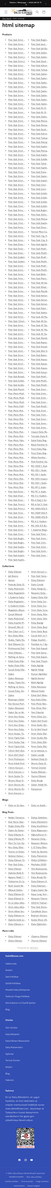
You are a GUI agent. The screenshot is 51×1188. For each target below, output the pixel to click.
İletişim (9, 970)
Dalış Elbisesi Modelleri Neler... (23, 839)
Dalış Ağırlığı (37, 665)
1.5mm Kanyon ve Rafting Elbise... (25, 767)
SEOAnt (34, 947)
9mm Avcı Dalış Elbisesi (20, 729)
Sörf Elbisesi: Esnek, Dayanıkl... (23, 644)
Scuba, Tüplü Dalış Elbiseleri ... (23, 640)
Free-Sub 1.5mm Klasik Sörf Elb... (24, 321)
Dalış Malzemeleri (17, 588)
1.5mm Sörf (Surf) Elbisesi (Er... (23, 750)
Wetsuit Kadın (38, 691)
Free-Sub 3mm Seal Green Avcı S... (25, 185)
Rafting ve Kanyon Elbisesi (21, 657)
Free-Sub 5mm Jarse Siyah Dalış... (25, 61)
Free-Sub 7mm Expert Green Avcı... (25, 172)
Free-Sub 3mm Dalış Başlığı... (23, 48)
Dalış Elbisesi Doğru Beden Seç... (24, 894)
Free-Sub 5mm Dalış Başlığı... (23, 52)
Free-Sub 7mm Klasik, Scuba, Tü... (25, 278)
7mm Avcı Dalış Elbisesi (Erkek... (24, 725)
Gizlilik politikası (11, 1181)
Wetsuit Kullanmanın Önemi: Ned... (25, 890)
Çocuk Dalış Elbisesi (18, 669)
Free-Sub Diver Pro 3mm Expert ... (25, 244)
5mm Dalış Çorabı (40, 606)
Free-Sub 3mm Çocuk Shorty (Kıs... (25, 338)
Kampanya (36, 789)
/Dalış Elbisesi (15, 940)
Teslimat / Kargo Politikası (17, 996)
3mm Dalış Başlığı (40, 627)
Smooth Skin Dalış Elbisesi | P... (24, 627)
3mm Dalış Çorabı (40, 601)
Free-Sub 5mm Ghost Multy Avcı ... (25, 180)
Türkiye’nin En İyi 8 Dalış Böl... (23, 881)
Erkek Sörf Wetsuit (40, 695)
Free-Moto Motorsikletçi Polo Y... (24, 449)
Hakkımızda (11, 963)
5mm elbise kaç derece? (20, 911)
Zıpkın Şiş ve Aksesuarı (19, 712)
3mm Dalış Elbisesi (40, 733)
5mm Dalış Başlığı (40, 631)
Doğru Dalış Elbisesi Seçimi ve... (24, 826)
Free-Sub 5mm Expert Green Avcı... (25, 168)
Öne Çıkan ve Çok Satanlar (21, 631)
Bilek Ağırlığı (37, 682)
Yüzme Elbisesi (38, 776)
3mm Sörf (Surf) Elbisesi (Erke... (24, 755)
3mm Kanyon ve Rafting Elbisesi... (25, 772)
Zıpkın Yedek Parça (40, 784)
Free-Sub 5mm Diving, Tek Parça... (25, 287)
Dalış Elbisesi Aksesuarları (17, 1041)
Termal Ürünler (38, 767)
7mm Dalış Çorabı (40, 610)
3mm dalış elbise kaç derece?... (23, 907)
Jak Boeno (13, 576)
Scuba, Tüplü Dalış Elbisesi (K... (23, 682)
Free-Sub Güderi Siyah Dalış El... (24, 257)
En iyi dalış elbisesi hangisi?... (22, 903)
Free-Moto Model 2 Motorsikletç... (25, 398)
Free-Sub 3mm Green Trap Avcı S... (25, 189)
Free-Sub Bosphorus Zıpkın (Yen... (25, 376)
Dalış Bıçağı (37, 780)
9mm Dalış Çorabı (40, 716)
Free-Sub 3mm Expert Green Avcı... (25, 163)
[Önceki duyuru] (5, 4)
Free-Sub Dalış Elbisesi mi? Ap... (24, 864)
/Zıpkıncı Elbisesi (39, 936)
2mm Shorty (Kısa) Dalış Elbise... (24, 784)
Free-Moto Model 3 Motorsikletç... (25, 393)
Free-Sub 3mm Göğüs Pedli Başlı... (25, 359)
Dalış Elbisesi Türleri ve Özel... (23, 860)
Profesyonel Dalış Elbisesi (21, 648)
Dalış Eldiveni (38, 580)
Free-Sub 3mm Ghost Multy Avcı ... (25, 176)
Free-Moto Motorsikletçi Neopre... (25, 410)
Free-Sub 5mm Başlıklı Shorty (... (24, 270)
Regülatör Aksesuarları (19, 610)
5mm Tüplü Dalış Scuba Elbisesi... (25, 738)
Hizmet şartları (27, 1181)
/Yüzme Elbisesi (39, 940)
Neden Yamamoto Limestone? (23, 817)
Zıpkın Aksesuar (16, 678)
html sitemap (18, 19)
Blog (7, 1009)
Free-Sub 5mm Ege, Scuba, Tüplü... (25, 291)
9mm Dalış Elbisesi (40, 746)
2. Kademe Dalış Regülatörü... (22, 606)
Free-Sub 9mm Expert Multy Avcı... (25, 142)
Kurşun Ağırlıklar (39, 674)
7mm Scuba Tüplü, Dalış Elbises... (25, 742)
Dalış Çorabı (37, 584)
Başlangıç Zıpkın (16, 699)
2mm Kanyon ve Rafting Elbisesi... (25, 793)
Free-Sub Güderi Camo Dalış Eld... (25, 261)
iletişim (8, 1067)
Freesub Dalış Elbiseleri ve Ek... (23, 584)
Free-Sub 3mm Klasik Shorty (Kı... (25, 304)
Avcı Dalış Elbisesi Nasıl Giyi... (23, 847)
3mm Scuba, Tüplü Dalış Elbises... (25, 733)
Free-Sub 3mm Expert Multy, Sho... (25, 240)
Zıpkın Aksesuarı (16, 708)
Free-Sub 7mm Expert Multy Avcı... (25, 138)
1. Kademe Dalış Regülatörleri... (23, 597)
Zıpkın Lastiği (37, 755)
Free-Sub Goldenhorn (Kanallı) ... (24, 380)
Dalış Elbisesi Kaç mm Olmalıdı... (24, 834)
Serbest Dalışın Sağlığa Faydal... (24, 856)
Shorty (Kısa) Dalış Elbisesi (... (23, 780)
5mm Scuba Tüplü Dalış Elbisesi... (25, 776)
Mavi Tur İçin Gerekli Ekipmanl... (24, 843)
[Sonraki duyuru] (46, 4)
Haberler (9, 1080)
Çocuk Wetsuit (15, 614)
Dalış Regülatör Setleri (19, 601)
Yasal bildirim (19, 1186)
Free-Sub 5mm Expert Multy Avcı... (25, 133)
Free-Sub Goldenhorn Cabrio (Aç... (25, 385)
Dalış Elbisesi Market (21, 1173)
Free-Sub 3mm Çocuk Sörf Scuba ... (26, 521)
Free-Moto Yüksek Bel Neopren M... (25, 440)
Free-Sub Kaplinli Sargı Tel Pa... (23, 547)
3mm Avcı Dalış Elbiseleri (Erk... (24, 716)
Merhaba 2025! (39, 864)
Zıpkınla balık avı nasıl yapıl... (22, 920)
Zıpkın (11, 674)
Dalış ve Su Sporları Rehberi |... (23, 805)
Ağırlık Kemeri (38, 678)
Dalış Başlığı (37, 623)
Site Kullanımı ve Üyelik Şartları (20, 1003)
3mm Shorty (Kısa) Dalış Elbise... (24, 789)
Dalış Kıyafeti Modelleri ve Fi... (23, 623)
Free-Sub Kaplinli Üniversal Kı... (23, 555)
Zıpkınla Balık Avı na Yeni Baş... (23, 873)
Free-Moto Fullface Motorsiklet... (24, 406)
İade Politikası (11, 976)
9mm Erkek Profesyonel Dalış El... (25, 763)
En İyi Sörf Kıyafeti (40, 729)
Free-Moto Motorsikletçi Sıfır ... (23, 461)
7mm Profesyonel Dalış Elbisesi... (24, 759)
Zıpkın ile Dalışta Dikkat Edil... (23, 830)
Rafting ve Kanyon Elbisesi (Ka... (24, 687)
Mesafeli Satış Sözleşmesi (17, 989)
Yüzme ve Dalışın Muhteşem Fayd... (26, 851)
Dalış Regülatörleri (17, 593)
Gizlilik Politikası (13, 983)
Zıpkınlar (9, 1054)
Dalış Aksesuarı (38, 687)
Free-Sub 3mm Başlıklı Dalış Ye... (24, 355)
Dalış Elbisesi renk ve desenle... (23, 915)
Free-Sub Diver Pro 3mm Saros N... (25, 491)
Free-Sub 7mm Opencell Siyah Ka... (26, 108)
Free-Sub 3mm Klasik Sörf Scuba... (25, 325)
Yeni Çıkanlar (37, 712)
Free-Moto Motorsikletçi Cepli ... (24, 466)
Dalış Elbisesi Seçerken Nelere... (24, 898)
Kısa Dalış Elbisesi (40, 699)
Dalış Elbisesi (14, 571)
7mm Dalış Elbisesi (40, 742)
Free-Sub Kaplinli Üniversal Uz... (24, 560)
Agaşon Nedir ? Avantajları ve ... (24, 877)
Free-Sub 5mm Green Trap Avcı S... (25, 193)
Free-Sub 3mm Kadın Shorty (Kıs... (25, 308)
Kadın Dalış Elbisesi (18, 665)
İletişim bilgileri (34, 1186)
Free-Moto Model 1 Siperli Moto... (24, 402)
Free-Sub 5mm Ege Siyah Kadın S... (25, 295)
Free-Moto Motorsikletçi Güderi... (24, 432)
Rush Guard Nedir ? (18, 886)
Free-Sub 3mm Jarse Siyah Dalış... (25, 57)
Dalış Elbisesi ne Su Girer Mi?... (23, 924)
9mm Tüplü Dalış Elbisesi (21, 746)
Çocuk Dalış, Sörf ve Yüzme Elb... (24, 691)
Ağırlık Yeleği (37, 669)
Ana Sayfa (6, 19)
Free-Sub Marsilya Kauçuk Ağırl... (24, 389)
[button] (6, 12)
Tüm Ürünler (11, 1027)
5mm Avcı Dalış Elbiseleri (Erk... (24, 721)
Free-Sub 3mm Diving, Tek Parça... (25, 283)
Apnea (11, 580)
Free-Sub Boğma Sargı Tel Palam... (25, 538)
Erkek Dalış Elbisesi (17, 661)
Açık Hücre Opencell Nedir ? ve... (24, 822)
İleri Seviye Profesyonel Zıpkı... (23, 704)
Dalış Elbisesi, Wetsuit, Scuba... (23, 652)
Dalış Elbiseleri (12, 1034)
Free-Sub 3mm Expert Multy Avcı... (25, 129)
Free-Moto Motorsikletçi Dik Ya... (24, 453)
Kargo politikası (42, 1181)
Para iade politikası (34, 1177)
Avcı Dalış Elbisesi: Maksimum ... (24, 635)
